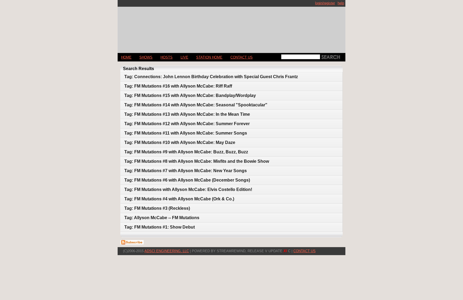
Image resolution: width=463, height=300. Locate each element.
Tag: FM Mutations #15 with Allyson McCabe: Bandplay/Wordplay (190, 95)
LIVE (184, 57)
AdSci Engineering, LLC (166, 251)
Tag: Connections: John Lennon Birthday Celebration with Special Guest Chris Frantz (211, 76)
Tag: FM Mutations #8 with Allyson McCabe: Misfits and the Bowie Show (196, 161)
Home (126, 57)
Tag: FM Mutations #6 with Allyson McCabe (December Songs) (187, 180)
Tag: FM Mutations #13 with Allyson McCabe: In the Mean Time (187, 114)
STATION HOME (209, 57)
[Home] (231, 27)
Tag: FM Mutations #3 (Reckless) (157, 208)
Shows (145, 57)
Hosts (166, 57)
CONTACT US (241, 57)
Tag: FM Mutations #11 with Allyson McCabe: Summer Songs (185, 133)
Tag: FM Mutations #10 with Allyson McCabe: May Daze (179, 142)
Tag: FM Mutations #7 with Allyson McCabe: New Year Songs (185, 170)
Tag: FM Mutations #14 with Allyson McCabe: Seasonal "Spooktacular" (195, 105)
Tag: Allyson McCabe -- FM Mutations (161, 217)
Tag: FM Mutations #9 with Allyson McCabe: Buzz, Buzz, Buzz (186, 152)
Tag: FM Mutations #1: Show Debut (159, 227)
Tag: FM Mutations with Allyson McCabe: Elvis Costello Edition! (188, 189)
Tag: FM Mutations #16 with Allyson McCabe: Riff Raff (178, 86)
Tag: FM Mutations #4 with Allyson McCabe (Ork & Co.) (179, 199)
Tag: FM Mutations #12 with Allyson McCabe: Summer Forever (187, 123)
